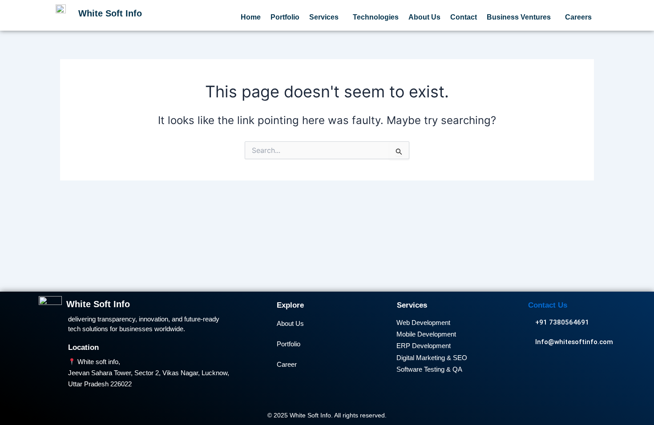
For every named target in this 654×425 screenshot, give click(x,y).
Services (324, 17)
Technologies (376, 17)
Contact (463, 17)
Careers (578, 17)
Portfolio (284, 17)
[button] (326, 17)
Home (251, 17)
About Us (424, 17)
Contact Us (547, 305)
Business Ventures (519, 17)
